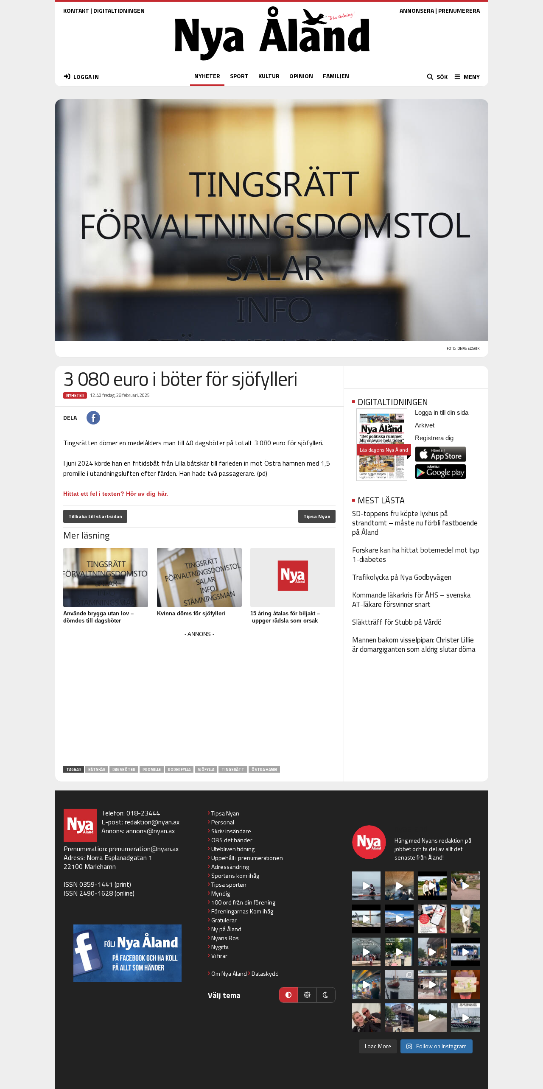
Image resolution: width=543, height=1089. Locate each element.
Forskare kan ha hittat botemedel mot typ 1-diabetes (415, 554)
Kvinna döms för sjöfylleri (191, 613)
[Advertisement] (199, 699)
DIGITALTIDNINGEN (119, 10)
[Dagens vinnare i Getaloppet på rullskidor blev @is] (432, 1017)
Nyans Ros (225, 937)
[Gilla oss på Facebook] (127, 953)
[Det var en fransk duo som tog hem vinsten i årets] (366, 919)
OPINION (301, 75)
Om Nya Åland (229, 973)
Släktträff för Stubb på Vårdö (397, 622)
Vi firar (219, 955)
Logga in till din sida (441, 412)
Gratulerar (224, 920)
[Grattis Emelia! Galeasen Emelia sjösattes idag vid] (399, 984)
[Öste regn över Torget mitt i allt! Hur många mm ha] (432, 984)
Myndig (220, 893)
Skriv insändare (231, 831)
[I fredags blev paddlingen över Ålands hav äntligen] (366, 885)
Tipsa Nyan (316, 516)
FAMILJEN (336, 75)
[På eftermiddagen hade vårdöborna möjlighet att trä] (432, 885)
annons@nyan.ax (150, 831)
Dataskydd (265, 973)
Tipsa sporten (228, 884)
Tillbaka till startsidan (95, 516)
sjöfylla (206, 769)
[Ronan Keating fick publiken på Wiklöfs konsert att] (432, 952)
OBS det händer (231, 839)
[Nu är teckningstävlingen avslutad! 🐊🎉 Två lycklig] (465, 984)
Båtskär (96, 769)
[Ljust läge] (307, 994)
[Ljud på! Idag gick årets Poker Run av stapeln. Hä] (465, 1017)
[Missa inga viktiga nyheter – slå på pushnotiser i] (432, 919)
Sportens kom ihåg (235, 875)
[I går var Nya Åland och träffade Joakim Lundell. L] (366, 1017)
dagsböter (123, 769)
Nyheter (75, 395)
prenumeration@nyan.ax (144, 848)
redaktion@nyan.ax (152, 822)
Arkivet (424, 425)
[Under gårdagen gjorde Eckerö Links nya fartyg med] (399, 919)
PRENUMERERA (459, 10)
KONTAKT (76, 10)
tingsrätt (232, 769)
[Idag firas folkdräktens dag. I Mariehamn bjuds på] (366, 952)
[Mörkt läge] (325, 994)
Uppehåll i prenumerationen (247, 857)
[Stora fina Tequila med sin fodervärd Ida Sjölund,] (465, 919)
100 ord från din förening (243, 902)
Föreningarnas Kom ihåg (242, 911)
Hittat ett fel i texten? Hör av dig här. (115, 493)
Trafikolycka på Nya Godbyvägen (401, 577)
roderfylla (179, 769)
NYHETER (207, 75)
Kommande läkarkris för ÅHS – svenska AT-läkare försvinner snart (411, 599)
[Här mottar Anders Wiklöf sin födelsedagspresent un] (366, 984)
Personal (222, 822)
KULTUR (269, 75)
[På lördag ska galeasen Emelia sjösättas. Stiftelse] (399, 1017)
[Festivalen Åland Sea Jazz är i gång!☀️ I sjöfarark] (399, 885)
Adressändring (230, 866)
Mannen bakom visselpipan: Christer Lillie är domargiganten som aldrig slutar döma (414, 644)
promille (152, 769)
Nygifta (220, 946)
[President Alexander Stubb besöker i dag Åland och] (465, 885)
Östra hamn (264, 769)
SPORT (239, 75)
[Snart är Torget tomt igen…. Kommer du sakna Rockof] (399, 952)
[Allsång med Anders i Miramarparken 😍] (465, 952)
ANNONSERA (417, 10)
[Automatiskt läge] (288, 994)
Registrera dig (434, 437)
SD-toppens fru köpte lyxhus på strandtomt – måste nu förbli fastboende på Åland (415, 523)
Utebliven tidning (233, 848)
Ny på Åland (226, 928)
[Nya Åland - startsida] (272, 62)
